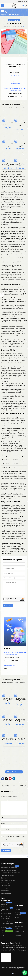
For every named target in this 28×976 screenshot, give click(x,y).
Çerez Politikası (19, 926)
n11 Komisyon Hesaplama (7, 875)
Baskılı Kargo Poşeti (6, 913)
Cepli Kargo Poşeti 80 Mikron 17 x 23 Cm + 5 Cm (8, 124)
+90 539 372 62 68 (22, 1)
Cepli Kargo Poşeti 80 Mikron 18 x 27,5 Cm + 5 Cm (20, 124)
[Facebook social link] (2, 778)
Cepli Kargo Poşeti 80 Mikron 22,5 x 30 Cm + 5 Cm (8, 145)
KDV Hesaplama (5, 888)
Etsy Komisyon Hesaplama (8, 880)
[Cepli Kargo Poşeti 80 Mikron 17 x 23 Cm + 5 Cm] (8, 116)
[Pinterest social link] (10, 778)
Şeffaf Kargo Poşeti (6, 916)
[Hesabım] (26, 5)
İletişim (17, 917)
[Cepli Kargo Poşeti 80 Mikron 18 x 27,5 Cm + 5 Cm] (20, 116)
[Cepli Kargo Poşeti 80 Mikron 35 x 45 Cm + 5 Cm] (20, 156)
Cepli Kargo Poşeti (6, 907)
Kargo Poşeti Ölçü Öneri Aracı (10, 867)
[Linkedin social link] (13, 778)
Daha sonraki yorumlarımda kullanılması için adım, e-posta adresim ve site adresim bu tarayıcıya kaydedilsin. (13, 838)
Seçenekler (3, 119)
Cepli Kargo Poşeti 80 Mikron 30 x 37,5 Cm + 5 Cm (8, 164)
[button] (24, 972)
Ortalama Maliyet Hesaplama (8, 883)
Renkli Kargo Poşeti (6, 918)
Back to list (14, 785)
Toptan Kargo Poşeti (13, 14)
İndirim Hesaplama (6, 890)
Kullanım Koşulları (19, 931)
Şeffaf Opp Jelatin (6, 927)
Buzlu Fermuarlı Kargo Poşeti (7, 924)
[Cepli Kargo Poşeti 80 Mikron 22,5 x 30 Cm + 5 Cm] (8, 137)
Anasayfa (3, 14)
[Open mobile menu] (2, 5)
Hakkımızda (18, 912)
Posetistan (9, 26)
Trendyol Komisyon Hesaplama (9, 870)
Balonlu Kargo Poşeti (6, 921)
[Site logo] (14, 5)
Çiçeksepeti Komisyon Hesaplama (10, 878)
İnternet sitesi (5, 829)
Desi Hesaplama (5, 885)
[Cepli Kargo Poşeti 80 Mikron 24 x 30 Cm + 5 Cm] (20, 137)
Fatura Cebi (6, 930)
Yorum (3, 800)
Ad (2, 817)
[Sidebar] (2, 295)
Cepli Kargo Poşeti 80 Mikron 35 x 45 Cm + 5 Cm (20, 164)
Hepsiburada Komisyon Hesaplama (10, 872)
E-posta (3, 823)
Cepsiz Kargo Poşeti (7, 910)
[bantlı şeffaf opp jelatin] (14, 757)
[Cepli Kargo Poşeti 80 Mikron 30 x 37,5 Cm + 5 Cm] (8, 156)
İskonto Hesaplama (6, 893)
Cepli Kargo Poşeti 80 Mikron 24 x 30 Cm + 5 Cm (20, 145)
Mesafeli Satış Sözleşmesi (18, 934)
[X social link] (6, 778)
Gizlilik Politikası (19, 929)
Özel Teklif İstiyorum (7, 933)
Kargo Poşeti (6, 904)
